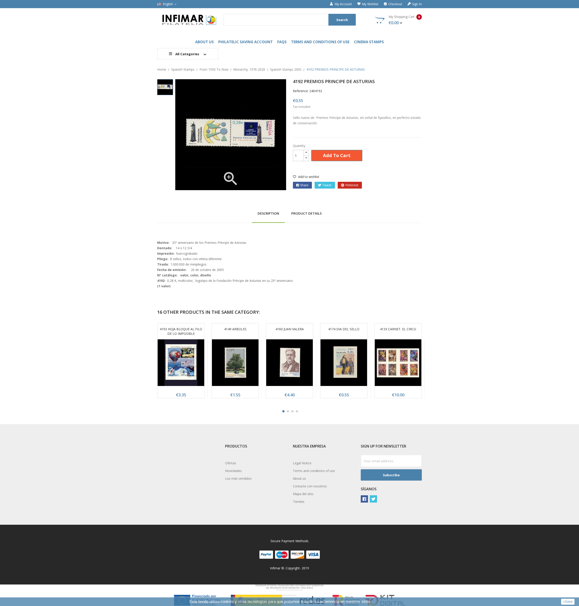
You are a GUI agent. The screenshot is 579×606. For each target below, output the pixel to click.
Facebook (364, 499)
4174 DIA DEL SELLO (343, 329)
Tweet (327, 185)
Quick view (181, 364)
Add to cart (337, 155)
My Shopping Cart (404, 19)
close (567, 601)
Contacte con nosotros (310, 486)
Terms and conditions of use (314, 471)
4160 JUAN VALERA (289, 329)
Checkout (395, 4)
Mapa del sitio (303, 494)
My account (343, 4)
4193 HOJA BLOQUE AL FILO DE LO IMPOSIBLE (181, 331)
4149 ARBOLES (235, 329)
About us (299, 478)
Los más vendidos (238, 478)
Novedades (233, 471)
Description (268, 213)
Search (342, 19)
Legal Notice (302, 463)
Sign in (417, 4)
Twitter (373, 499)
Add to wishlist (308, 177)
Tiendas (298, 501)
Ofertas (230, 463)
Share (304, 185)
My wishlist (370, 4)
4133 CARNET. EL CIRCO (398, 329)
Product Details (306, 213)
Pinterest (351, 185)
